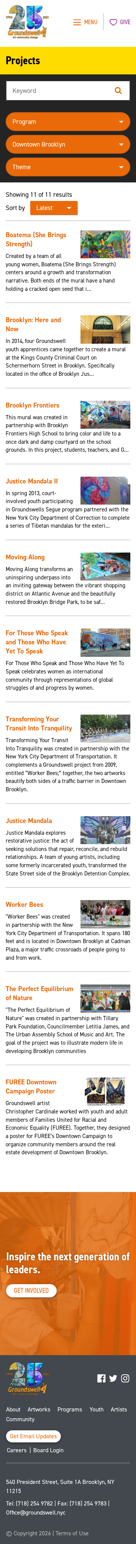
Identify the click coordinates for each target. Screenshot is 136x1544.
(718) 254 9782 (34, 1503)
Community (20, 1419)
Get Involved (31, 1290)
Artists (119, 1409)
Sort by (15, 208)
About (13, 1409)
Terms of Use (72, 1533)
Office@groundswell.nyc (35, 1512)
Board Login (48, 1450)
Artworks (39, 1409)
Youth (97, 1409)
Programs (69, 1409)
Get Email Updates (33, 1436)
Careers (17, 1450)
